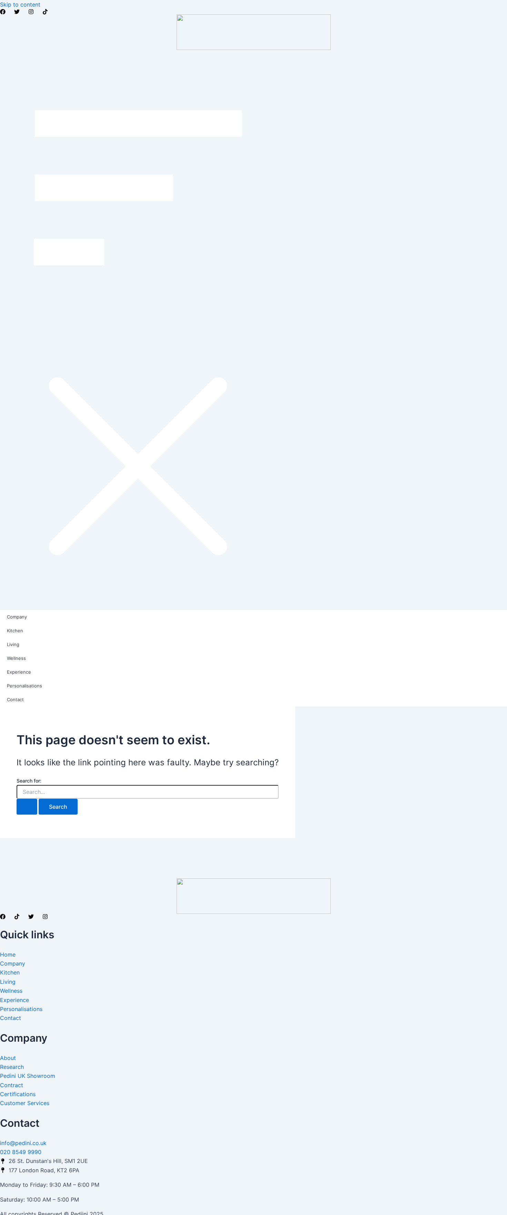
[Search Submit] (27, 807)
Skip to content (20, 4)
